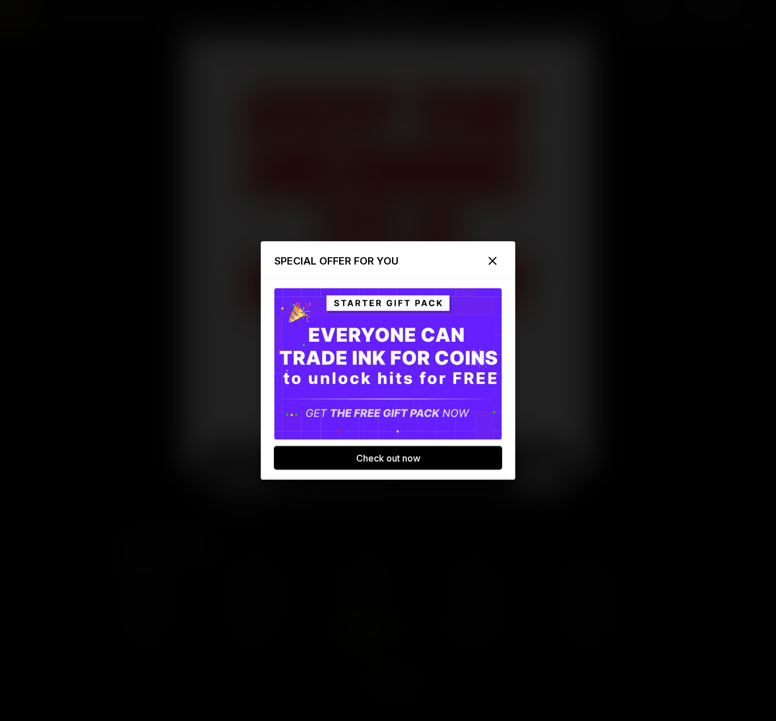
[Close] (492, 261)
